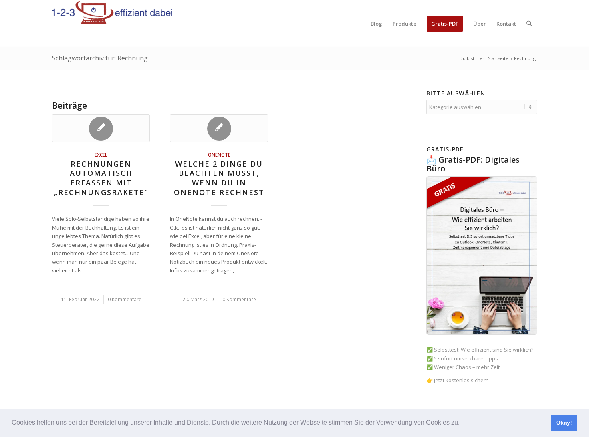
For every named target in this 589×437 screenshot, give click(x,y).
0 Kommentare (124, 299)
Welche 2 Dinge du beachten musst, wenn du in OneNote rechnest (219, 178)
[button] (462, 423)
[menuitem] (376, 23)
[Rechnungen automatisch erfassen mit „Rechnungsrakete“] (101, 128)
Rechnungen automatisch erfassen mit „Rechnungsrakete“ (101, 178)
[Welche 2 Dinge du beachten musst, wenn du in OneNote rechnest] (219, 128)
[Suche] (529, 23)
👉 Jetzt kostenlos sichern (457, 380)
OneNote (219, 154)
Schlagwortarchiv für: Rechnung (100, 58)
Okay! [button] (564, 422)
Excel (101, 154)
